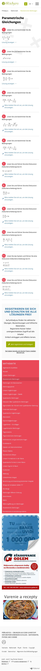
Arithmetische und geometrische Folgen (15, 440)
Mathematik (14, 11)
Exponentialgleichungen (10, 421)
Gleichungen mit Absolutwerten (12, 383)
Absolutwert (6, 417)
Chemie (25, 648)
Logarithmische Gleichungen (11, 428)
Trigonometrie (7, 432)
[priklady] (10, 4)
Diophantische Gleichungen (11, 508)
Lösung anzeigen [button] (8, 42)
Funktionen (6, 470)
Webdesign (5, 661)
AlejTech (4, 664)
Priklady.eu (5, 11)
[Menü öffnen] (37, 3)
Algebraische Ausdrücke (10, 368)
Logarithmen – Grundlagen (11, 424)
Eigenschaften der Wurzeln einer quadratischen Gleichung (20, 406)
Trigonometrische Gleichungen (12, 436)
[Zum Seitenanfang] (4, 642)
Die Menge (6, 489)
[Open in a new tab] (34, 668)
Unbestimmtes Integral (9, 477)
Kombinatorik (7, 443)
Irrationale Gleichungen (10, 409)
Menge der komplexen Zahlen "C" (13, 485)
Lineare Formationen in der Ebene (13, 459)
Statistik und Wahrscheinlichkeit (12, 447)
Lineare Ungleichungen (10, 390)
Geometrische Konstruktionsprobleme (14, 511)
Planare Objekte (7, 451)
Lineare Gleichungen (9, 375)
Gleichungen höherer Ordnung (12, 493)
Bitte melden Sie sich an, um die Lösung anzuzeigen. (18, 106)
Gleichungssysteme (8, 387)
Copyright (32, 648)
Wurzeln (5, 372)
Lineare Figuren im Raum (10, 466)
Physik (19, 648)
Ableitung (5, 474)
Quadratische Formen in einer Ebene (14, 462)
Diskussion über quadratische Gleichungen (15, 402)
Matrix (5, 500)
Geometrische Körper (9, 455)
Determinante (7, 496)
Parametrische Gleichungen (11, 379)
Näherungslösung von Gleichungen (13, 504)
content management (20, 661)
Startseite (5, 648)
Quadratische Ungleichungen (11, 413)
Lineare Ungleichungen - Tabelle (12, 394)
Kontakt (4, 651)
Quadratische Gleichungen (11, 398)
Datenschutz (12, 651)
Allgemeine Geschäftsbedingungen (27, 651)
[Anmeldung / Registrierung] (25, 3)
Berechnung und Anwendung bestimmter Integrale (18, 481)
